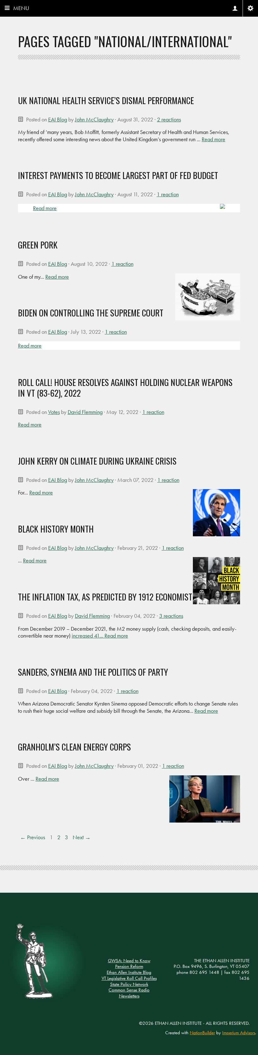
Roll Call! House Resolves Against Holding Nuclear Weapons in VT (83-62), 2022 (125, 387)
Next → (82, 837)
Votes (54, 412)
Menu (21, 8)
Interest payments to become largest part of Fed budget (118, 175)
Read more (213, 139)
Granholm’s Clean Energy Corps (74, 746)
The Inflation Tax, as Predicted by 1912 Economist (105, 596)
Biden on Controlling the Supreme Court (90, 312)
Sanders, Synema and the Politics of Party (93, 672)
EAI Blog (57, 119)
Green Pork (38, 244)
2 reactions (169, 119)
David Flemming (85, 412)
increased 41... (88, 635)
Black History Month (56, 528)
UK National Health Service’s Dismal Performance (106, 100)
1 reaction (168, 194)
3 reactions (171, 615)
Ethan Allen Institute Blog (129, 972)
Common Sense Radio (129, 990)
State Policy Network (129, 984)
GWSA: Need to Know (129, 960)
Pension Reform (129, 966)
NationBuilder (202, 1033)
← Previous (32, 837)
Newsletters (129, 996)
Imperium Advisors (238, 1033)
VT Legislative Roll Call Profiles (129, 978)
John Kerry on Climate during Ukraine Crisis (97, 461)
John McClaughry (94, 119)
